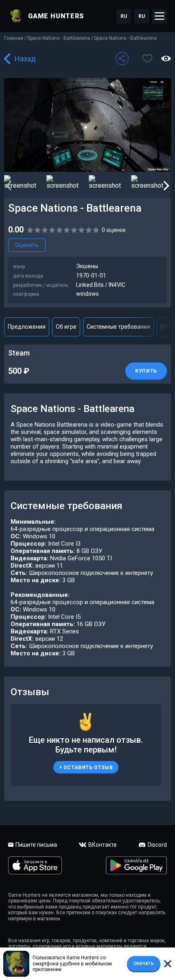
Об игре (66, 326)
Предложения (27, 326)
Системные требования (118, 326)
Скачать (143, 963)
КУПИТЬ (146, 371)
